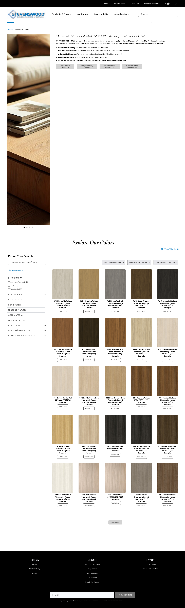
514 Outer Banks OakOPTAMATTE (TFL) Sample (62, 400)
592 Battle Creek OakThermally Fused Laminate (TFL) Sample (89, 401)
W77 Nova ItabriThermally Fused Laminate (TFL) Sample (89, 352)
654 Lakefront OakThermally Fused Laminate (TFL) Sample (167, 498)
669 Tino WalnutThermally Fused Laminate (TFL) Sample (89, 449)
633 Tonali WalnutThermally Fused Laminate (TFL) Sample (63, 498)
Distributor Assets (92, 582)
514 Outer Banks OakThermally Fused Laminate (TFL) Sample (167, 352)
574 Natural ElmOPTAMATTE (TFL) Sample (115, 497)
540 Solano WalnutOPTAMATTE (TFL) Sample (115, 448)
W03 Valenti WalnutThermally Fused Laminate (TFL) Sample (63, 304)
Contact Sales (150, 564)
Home (10, 30)
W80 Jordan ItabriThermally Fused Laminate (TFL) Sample (115, 352)
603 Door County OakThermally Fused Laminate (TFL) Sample (115, 401)
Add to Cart (63, 311)
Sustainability (34, 569)
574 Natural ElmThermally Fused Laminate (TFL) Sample (89, 498)
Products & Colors (92, 564)
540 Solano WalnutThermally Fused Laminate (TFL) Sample (141, 449)
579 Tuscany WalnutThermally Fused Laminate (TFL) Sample (167, 449)
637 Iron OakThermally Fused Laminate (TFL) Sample (141, 498)
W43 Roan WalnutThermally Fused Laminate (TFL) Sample (141, 304)
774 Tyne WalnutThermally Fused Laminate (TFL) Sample (62, 449)
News (34, 573)
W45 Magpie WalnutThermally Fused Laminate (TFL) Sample (167, 304)
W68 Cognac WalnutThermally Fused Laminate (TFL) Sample (63, 352)
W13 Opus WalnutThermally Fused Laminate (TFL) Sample (115, 304)
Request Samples (150, 569)
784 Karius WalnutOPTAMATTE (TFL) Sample (141, 400)
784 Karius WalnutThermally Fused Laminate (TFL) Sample (167, 401)
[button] (24, 227)
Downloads (92, 578)
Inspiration (92, 569)
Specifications (92, 573)
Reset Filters (16, 270)
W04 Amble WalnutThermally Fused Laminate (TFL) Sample (89, 304)
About (34, 564)
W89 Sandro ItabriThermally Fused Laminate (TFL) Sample (141, 352)
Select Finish (88, 505)
